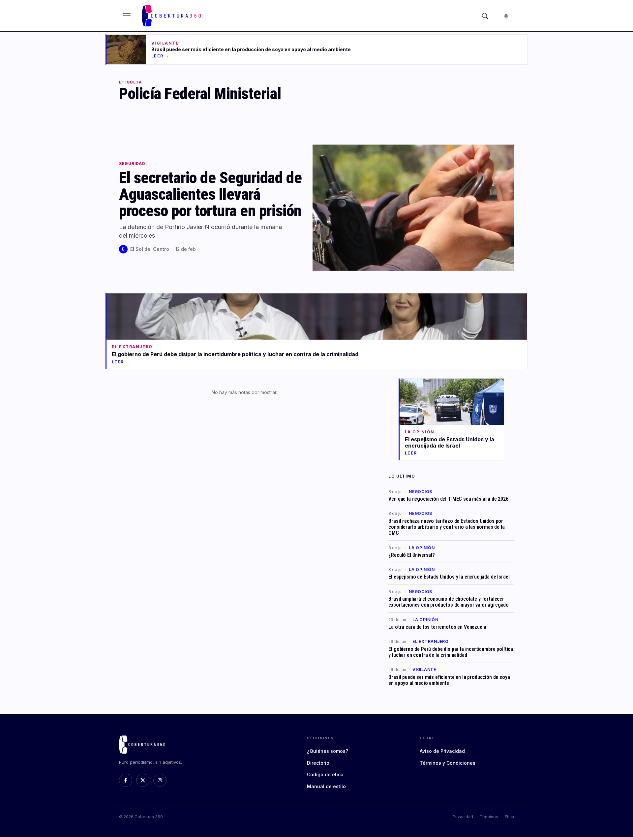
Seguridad (132, 164)
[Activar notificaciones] (506, 16)
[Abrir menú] (127, 16)
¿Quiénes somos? (327, 751)
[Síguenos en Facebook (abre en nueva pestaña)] (125, 780)
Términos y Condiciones (447, 763)
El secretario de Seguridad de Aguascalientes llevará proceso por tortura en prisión (210, 194)
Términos (489, 816)
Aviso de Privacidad (442, 751)
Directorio (318, 763)
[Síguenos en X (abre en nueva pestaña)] (142, 780)
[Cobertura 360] (172, 15)
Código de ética (325, 774)
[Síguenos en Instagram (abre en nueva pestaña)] (159, 780)
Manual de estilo (326, 786)
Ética (509, 816)
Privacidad (463, 816)
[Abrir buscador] (485, 16)
